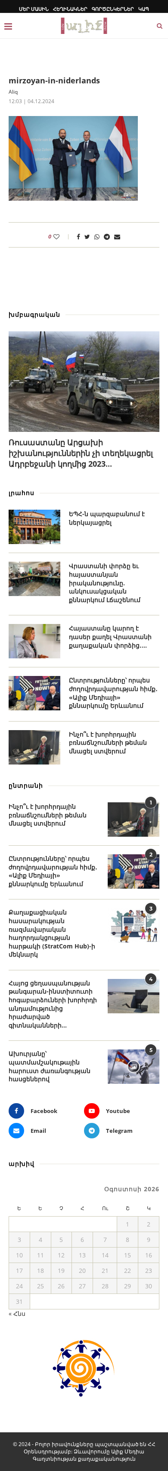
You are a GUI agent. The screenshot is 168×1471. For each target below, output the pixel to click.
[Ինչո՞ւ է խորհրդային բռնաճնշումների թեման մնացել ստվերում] (34, 747)
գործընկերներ (113, 9)
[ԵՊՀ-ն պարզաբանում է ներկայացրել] (34, 527)
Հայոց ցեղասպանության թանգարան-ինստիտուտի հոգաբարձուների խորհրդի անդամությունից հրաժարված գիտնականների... (53, 1004)
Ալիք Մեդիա (127, 1451)
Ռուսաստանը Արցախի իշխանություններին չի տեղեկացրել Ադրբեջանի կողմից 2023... (81, 453)
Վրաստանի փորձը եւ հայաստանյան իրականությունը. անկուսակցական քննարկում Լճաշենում (104, 582)
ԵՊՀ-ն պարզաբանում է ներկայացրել (107, 518)
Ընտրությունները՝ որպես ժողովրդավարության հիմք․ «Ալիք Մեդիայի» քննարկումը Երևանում (113, 693)
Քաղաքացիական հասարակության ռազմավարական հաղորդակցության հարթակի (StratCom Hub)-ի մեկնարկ (52, 933)
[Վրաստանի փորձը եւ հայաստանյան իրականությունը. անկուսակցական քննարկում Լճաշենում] (34, 579)
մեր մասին (34, 9)
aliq (13, 91)
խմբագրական (34, 314)
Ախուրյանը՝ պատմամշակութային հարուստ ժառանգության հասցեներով (49, 1066)
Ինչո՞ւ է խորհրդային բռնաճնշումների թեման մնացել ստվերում (108, 742)
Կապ (143, 9)
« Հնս (17, 1313)
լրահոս (21, 493)
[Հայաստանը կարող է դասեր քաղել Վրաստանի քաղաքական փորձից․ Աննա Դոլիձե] (34, 641)
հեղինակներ (70, 9)
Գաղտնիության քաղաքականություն (84, 1458)
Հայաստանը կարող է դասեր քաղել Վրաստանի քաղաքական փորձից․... (110, 636)
